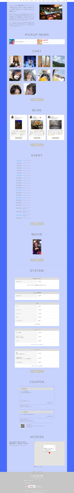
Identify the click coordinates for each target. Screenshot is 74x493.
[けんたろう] (15, 89)
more (37, 99)
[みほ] (44, 61)
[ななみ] (59, 75)
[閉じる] (54, 446)
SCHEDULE (31, 0)
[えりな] (15, 61)
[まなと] (30, 61)
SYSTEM (43, 0)
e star (8, 0)
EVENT (36, 0)
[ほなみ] (30, 89)
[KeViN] (59, 61)
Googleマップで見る (39, 466)
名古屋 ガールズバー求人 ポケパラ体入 (42, 490)
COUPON (53, 0)
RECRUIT (48, 0)
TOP (21, 0)
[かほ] (15, 75)
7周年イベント (26, 208)
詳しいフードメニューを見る (37, 365)
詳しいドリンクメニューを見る (37, 344)
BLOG (27, 0)
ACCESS (58, 0)
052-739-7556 (38, 476)
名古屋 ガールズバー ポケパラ (30, 490)
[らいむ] (44, 75)
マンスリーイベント (27, 160)
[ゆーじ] (30, 75)
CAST (24, 0)
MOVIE (39, 0)
